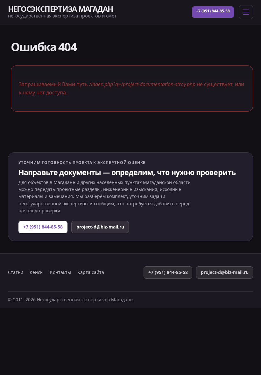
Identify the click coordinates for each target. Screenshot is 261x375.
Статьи (15, 272)
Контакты (60, 272)
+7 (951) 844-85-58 (213, 11)
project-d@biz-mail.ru (100, 227)
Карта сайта (90, 272)
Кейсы (37, 272)
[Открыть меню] (246, 12)
